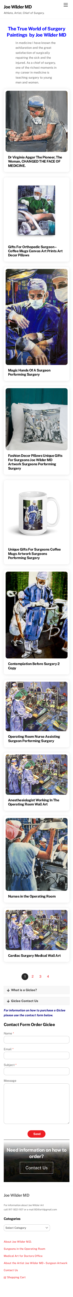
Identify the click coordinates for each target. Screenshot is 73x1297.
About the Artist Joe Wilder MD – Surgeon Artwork (35, 1263)
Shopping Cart (16, 1277)
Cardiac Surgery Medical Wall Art (34, 955)
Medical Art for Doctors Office (23, 1255)
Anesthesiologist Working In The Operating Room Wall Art (33, 802)
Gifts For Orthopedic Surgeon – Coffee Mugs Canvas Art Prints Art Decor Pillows (35, 251)
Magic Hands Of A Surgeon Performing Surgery (29, 372)
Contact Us (36, 1167)
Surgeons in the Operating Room (24, 1248)
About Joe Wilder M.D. (18, 1241)
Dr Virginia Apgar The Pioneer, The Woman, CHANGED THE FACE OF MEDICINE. (35, 161)
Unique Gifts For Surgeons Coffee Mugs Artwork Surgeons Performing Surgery (34, 553)
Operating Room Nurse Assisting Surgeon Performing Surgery (34, 738)
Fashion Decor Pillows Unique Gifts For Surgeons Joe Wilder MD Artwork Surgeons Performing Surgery (35, 461)
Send (37, 1134)
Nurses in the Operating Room (32, 896)
